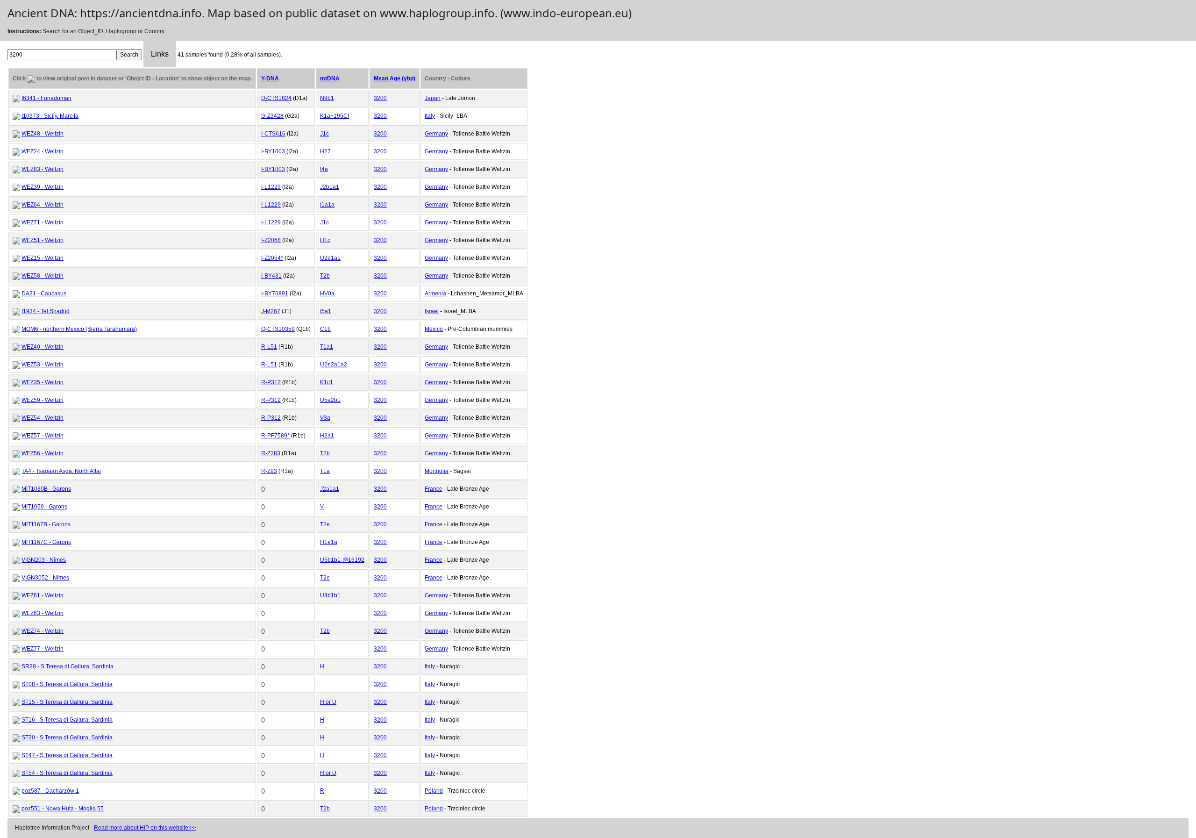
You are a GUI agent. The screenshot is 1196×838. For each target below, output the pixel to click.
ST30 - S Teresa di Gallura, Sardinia (67, 737)
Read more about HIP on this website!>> (145, 827)
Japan (433, 98)
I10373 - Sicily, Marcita (49, 116)
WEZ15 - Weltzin (42, 258)
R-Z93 (269, 471)
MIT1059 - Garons (44, 506)
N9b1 (327, 98)
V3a (325, 418)
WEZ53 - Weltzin (42, 364)
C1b (325, 329)
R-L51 (269, 347)
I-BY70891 (274, 293)
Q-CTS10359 (278, 329)
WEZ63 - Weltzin (42, 613)
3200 (380, 98)
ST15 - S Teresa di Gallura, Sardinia (67, 702)
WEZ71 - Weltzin (42, 222)
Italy (430, 116)
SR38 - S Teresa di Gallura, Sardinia (67, 666)
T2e (325, 524)
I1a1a (327, 204)
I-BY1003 (273, 151)
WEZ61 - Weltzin (42, 595)
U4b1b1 (330, 595)
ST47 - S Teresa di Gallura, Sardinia (67, 755)
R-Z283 (270, 453)
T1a (325, 471)
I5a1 (325, 311)
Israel (432, 311)
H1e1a (328, 542)
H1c (325, 240)
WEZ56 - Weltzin (42, 453)
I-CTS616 (273, 133)
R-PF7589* (275, 435)
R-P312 (271, 382)
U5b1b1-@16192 (342, 560)
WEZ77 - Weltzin (42, 648)
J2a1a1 (329, 489)
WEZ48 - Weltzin (42, 133)
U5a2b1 (330, 400)
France (433, 489)
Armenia (435, 293)
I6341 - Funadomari (46, 98)
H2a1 (327, 435)
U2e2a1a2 (333, 364)
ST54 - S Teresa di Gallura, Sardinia (67, 773)
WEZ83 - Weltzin (42, 169)
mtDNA (330, 78)
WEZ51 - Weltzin (42, 240)
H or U (328, 702)
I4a (324, 169)
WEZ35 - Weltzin (42, 382)
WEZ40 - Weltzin (42, 347)
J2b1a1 (329, 187)
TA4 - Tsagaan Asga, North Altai (61, 471)
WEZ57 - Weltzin (42, 435)
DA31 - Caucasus (43, 293)
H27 (325, 151)
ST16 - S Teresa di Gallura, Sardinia (67, 719)
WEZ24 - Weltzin (42, 151)
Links (160, 54)
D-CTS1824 (276, 98)
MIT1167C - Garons (46, 542)
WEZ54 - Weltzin (42, 418)
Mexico (434, 329)
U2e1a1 (330, 258)
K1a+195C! (334, 116)
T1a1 (326, 347)
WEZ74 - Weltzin (42, 631)
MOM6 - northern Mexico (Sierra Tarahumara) (79, 329)
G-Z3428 (272, 116)
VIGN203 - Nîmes (43, 560)
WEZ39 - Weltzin (42, 187)
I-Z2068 (271, 240)
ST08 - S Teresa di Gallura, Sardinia (67, 684)
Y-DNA (270, 78)
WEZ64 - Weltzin (42, 204)
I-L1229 (271, 187)
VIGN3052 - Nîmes (45, 577)
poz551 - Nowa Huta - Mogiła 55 (62, 808)
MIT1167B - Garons (46, 524)
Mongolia (436, 471)
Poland (434, 791)
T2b (325, 275)
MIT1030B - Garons (46, 489)
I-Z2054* (272, 258)
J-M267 (270, 311)
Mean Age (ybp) (394, 78)
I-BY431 (271, 275)
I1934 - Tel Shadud (45, 311)
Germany (436, 133)
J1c (324, 133)
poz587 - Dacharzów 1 (50, 791)
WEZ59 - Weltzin (42, 400)
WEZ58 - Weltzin (42, 275)
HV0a (327, 293)
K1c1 (326, 382)
